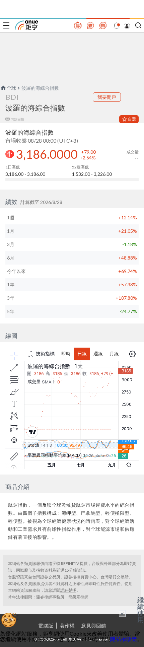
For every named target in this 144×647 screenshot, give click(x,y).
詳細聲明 (68, 590)
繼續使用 (140, 609)
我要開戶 (106, 97)
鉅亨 (26, 25)
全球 (11, 88)
